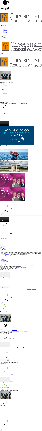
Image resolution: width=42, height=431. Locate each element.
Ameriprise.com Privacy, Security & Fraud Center (31, 289)
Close (1, 250)
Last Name (7, 280)
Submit (5, 363)
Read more (14, 160)
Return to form (1, 329)
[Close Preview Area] (5, 379)
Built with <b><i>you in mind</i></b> (4, 145)
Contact (2, 38)
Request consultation (2, 85)
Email (6, 281)
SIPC (16, 268)
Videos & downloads (5, 37)
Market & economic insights (5, 35)
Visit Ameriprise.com (5, 30)
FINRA (14, 268)
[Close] (5, 274)
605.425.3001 (11, 233)
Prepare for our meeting (14, 330)
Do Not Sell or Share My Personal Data (5, 262)
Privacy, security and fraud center (4, 261)
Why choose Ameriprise (5, 33)
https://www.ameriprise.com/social (7, 254)
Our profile (4, 29)
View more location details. (3, 246)
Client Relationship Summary (4, 260)
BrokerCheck (32, 265)
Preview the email (2, 363)
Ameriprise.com (3, 259)
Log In (2, 53)
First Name (7, 357)
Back (3, 28)
